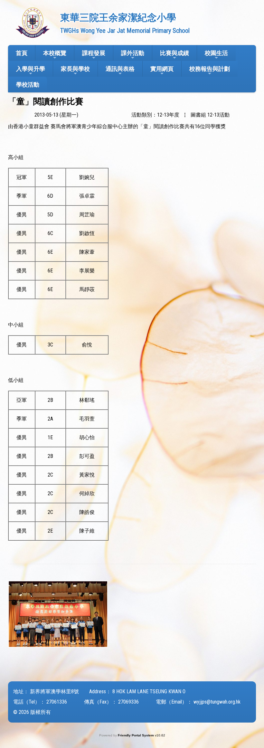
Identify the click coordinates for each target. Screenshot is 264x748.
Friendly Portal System (136, 735)
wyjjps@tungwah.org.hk (216, 702)
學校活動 (27, 84)
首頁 (21, 53)
